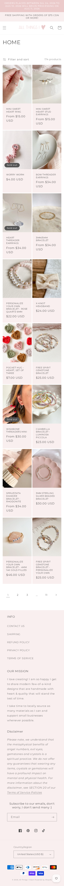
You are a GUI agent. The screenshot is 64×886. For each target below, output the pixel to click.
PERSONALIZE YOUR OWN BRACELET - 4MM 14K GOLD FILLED (16, 565)
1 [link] (8, 595)
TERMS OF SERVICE (20, 658)
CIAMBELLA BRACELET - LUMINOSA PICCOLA (43, 433)
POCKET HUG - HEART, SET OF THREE (15, 370)
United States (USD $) (30, 854)
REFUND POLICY (18, 642)
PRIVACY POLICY (18, 650)
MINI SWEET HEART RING (13, 110)
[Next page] (56, 595)
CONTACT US (16, 626)
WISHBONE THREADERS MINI (16, 430)
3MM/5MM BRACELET (42, 239)
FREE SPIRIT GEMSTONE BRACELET (43, 370)
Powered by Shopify (43, 880)
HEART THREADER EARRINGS (13, 240)
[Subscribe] (53, 817)
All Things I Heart (26, 880)
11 (46, 594)
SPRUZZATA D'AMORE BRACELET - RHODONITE (13, 497)
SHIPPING (13, 634)
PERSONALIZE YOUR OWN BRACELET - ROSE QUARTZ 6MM (17, 307)
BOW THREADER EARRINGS (46, 176)
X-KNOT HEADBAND (43, 305)
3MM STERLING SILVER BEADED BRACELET (45, 496)
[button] (4, 28)
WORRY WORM (15, 174)
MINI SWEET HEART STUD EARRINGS (43, 112)
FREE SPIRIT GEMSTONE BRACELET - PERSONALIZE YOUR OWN (44, 567)
